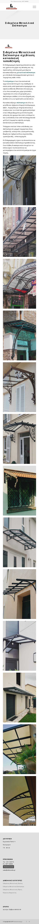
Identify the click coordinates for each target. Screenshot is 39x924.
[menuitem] (33, 7)
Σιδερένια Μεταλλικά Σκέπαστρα (13, 886)
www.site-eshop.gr (18, 921)
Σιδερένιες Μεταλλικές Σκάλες (13, 883)
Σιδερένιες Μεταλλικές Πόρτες (12, 889)
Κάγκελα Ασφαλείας (9, 893)
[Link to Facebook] (26, 921)
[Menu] (33, 7)
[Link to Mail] (29, 921)
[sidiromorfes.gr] (16, 7)
